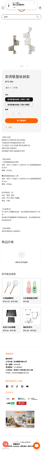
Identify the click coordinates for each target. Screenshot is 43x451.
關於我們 (9, 359)
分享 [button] (10, 127)
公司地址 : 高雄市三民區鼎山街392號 (19, 370)
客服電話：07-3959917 (14, 367)
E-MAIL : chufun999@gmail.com (17, 373)
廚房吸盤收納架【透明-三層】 (19, 99)
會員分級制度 (32, 446)
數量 (6, 109)
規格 (6, 95)
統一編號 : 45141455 (13, 364)
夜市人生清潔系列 (18, 5)
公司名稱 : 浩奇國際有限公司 (16, 362)
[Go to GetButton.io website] (5, 448)
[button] (2, 7)
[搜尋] (37, 17)
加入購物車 (21, 120)
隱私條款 (23, 446)
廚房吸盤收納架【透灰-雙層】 (19, 105)
